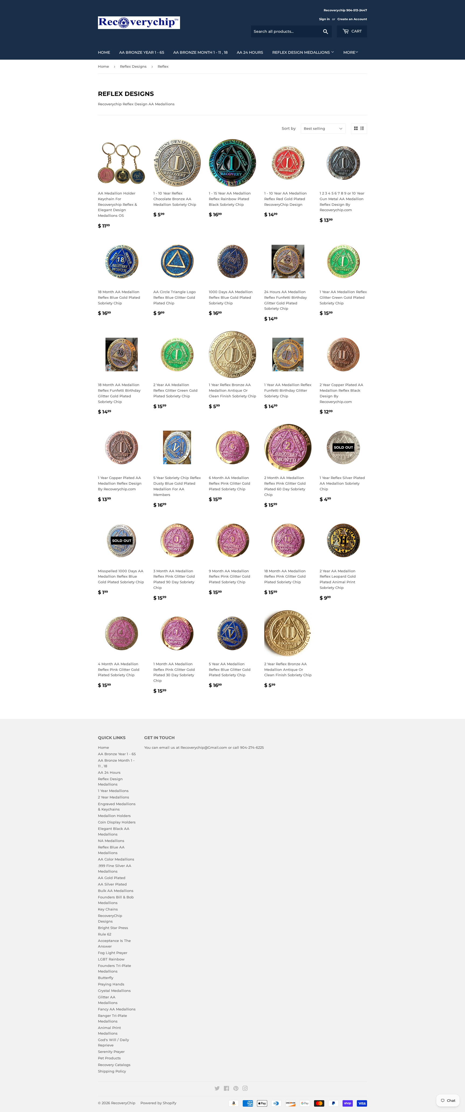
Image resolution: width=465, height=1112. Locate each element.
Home (104, 52)
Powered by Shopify (158, 1103)
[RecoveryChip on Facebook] (226, 1089)
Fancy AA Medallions (117, 1009)
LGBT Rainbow (111, 959)
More (349, 52)
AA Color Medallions (116, 859)
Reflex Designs (133, 66)
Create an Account (352, 19)
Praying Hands (111, 984)
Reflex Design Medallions (301, 52)
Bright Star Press (113, 928)
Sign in (324, 19)
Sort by (289, 128)
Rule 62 (104, 934)
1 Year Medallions (113, 791)
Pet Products (109, 1058)
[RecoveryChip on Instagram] (245, 1089)
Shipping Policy (112, 1071)
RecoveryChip (123, 1103)
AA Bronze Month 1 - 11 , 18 (200, 52)
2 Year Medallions (113, 797)
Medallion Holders (114, 816)
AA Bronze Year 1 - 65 (141, 52)
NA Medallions (111, 841)
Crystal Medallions (114, 990)
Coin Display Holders (117, 822)
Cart (356, 31)
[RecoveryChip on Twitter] (217, 1089)
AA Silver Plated (112, 884)
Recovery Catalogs (114, 1065)
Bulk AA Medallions (115, 890)
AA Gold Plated (111, 878)
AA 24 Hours (250, 52)
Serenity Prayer (111, 1051)
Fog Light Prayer (112, 953)
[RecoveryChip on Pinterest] (236, 1089)
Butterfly (105, 978)
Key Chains (108, 909)
